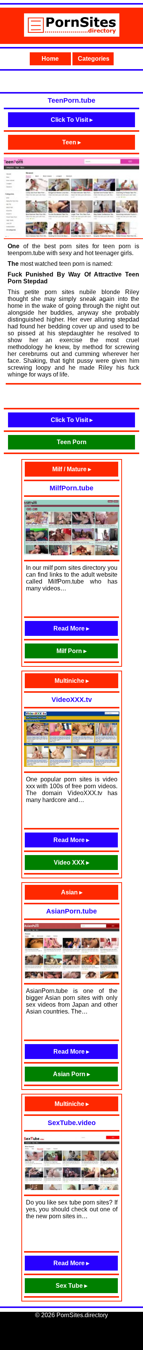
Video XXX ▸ (71, 862)
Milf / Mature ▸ (71, 469)
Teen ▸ (71, 142)
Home (50, 58)
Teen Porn (72, 442)
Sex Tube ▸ (71, 1285)
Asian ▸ (71, 892)
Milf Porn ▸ (71, 651)
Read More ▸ (71, 628)
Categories (93, 58)
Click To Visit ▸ (72, 119)
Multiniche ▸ (72, 680)
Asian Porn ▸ (71, 1074)
